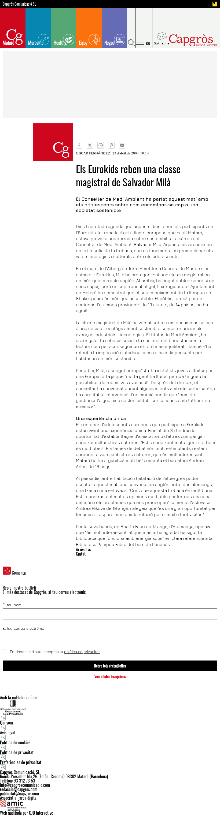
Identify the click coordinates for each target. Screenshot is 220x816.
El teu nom (12, 605)
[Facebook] (79, 145)
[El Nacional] (214, 4)
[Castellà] (148, 28)
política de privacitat (82, 651)
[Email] (122, 145)
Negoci (110, 42)
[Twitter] (90, 145)
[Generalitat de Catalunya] (110, 707)
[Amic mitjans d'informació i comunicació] (110, 805)
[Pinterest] (111, 145)
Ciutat (81, 554)
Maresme (35, 42)
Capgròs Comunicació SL (19, 4)
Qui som (6, 722)
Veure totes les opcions (110, 676)
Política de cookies (15, 742)
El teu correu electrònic (23, 628)
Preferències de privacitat (20, 762)
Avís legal (7, 732)
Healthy (60, 42)
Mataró (8, 42)
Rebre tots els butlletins (110, 666)
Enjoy (83, 42)
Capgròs (192, 40)
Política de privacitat (17, 752)
